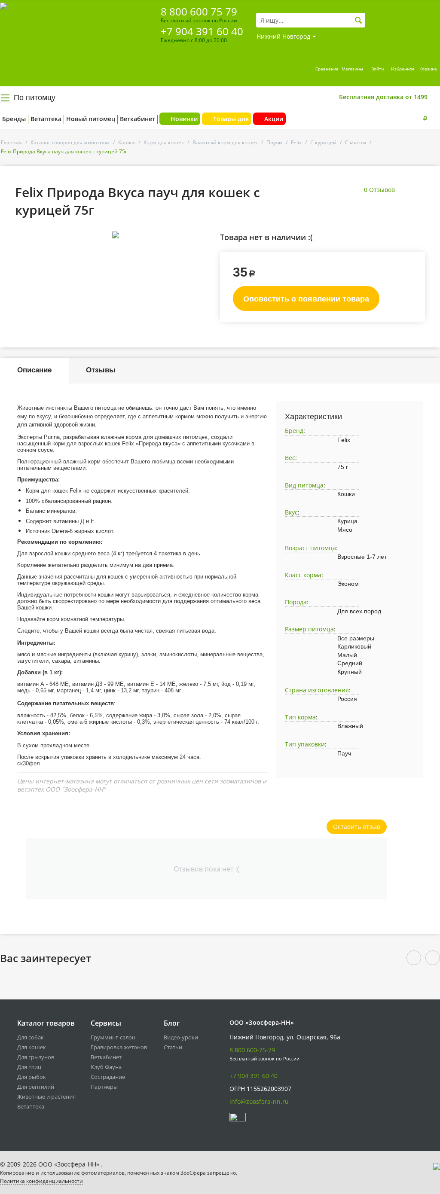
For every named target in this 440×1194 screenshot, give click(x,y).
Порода (296, 602)
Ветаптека (46, 119)
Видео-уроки (181, 1037)
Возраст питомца (310, 548)
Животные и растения (46, 1096)
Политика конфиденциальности (41, 1181)
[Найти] (358, 20)
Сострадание (108, 1077)
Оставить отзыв (356, 826)
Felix (296, 142)
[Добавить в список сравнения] (205, 254)
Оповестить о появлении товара (306, 299)
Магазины (352, 69)
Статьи (173, 1047)
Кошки (126, 142)
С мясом (355, 142)
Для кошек (31, 1047)
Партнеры (104, 1086)
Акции (273, 119)
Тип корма (300, 717)
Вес (290, 458)
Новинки (184, 119)
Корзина (428, 69)
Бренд (294, 430)
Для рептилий (35, 1086)
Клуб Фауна (106, 1067)
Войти (377, 69)
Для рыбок (31, 1077)
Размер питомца (309, 629)
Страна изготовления (317, 690)
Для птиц (29, 1067)
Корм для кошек (164, 142)
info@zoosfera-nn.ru (259, 1101)
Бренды (14, 119)
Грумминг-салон (113, 1037)
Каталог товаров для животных (70, 142)
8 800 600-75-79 (252, 1050)
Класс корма (303, 575)
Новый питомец (90, 119)
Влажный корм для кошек (225, 142)
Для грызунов (35, 1057)
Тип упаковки (305, 744)
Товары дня (231, 119)
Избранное (403, 69)
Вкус (291, 512)
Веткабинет (137, 119)
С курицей (323, 142)
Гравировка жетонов (119, 1047)
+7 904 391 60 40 (202, 31)
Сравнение (327, 69)
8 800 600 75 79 (199, 11)
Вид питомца (304, 485)
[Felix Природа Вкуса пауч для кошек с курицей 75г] (115, 234)
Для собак (30, 1037)
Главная (11, 142)
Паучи (274, 142)
